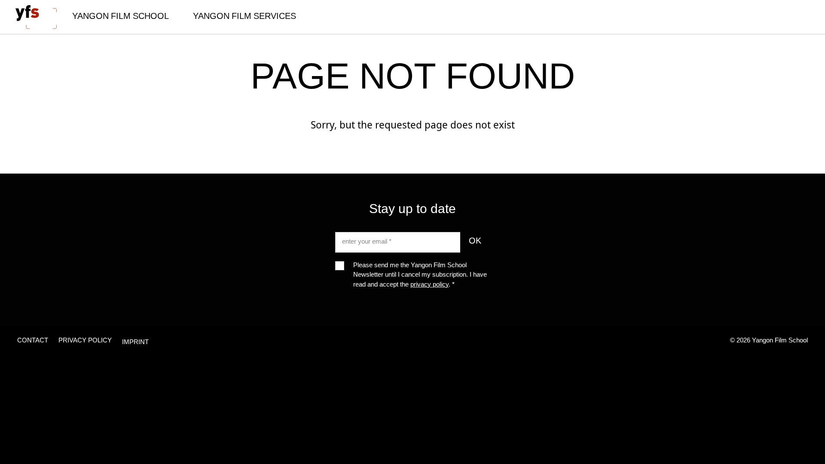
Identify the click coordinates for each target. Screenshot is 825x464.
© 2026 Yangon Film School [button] (769, 341)
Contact (32, 341)
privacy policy (429, 285)
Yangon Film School (120, 17)
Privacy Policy (85, 341)
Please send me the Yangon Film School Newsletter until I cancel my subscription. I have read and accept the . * (420, 275)
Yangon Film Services (244, 17)
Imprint (135, 343)
